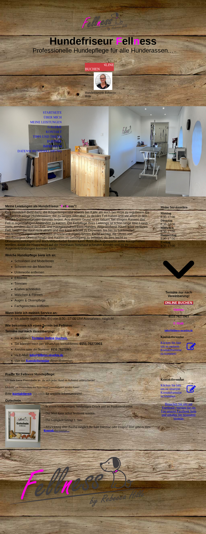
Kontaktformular (37, 360)
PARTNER (54, 141)
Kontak (56, 430)
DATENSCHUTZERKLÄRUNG (40, 151)
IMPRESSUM (52, 146)
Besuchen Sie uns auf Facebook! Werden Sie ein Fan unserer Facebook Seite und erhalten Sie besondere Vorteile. (178, 411)
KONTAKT (54, 132)
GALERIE (55, 127)
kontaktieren (22, 393)
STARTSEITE (52, 112)
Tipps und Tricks (47, 136)
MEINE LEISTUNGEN (46, 122)
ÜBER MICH (53, 117)
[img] (103, 21)
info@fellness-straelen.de (46, 355)
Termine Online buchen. (50, 338)
